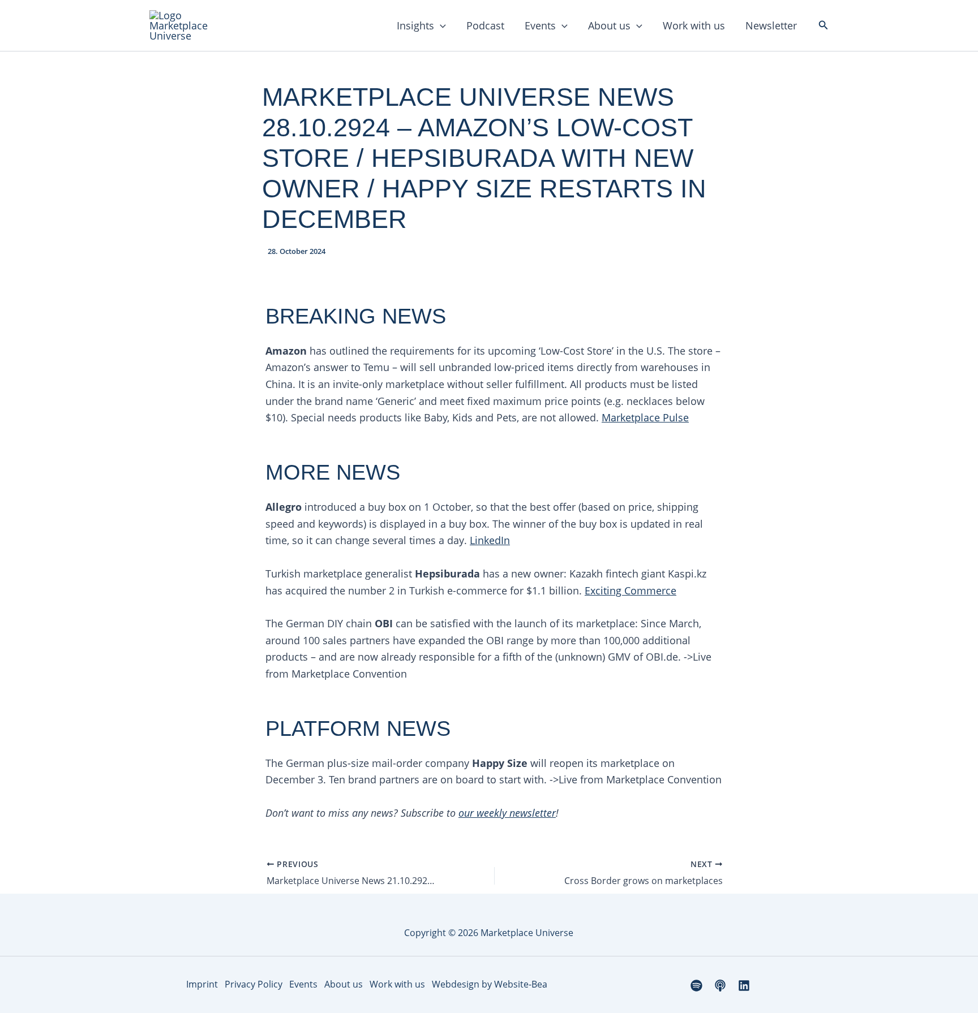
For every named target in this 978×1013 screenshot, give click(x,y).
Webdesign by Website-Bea (489, 984)
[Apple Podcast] (720, 986)
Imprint (202, 984)
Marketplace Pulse (645, 417)
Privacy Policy (253, 984)
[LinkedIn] (744, 986)
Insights (415, 25)
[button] (440, 25)
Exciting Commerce (630, 590)
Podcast (485, 25)
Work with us (694, 25)
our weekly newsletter (507, 813)
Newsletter (771, 25)
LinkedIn (490, 540)
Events (540, 25)
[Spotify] (696, 986)
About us (609, 25)
